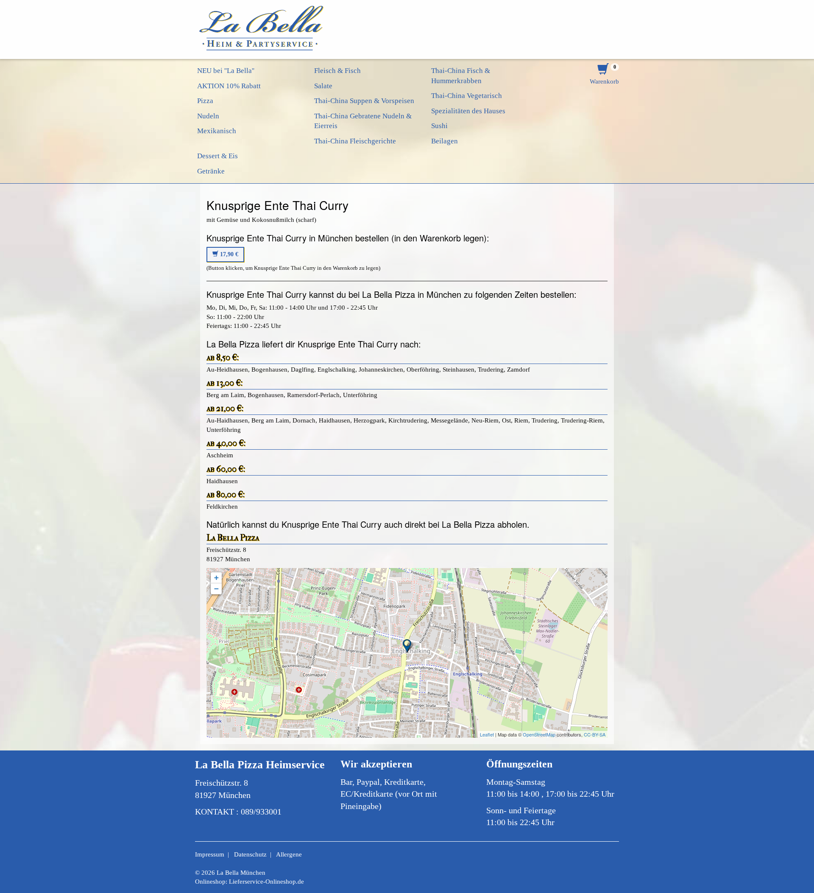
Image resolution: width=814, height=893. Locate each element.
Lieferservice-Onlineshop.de (266, 881)
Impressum (209, 854)
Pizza (205, 101)
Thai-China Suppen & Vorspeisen (364, 101)
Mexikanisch (216, 131)
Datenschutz (250, 854)
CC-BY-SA (594, 734)
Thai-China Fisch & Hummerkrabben (460, 76)
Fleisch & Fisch (337, 71)
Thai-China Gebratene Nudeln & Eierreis (363, 121)
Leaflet (487, 734)
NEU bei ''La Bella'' (225, 71)
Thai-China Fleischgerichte (355, 141)
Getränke (211, 171)
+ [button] (216, 577)
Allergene (289, 854)
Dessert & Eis (217, 156)
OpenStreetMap (539, 734)
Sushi (439, 126)
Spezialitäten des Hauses (468, 111)
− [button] (216, 588)
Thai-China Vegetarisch (466, 96)
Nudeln (208, 116)
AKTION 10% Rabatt (229, 86)
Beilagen (444, 141)
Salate (323, 86)
